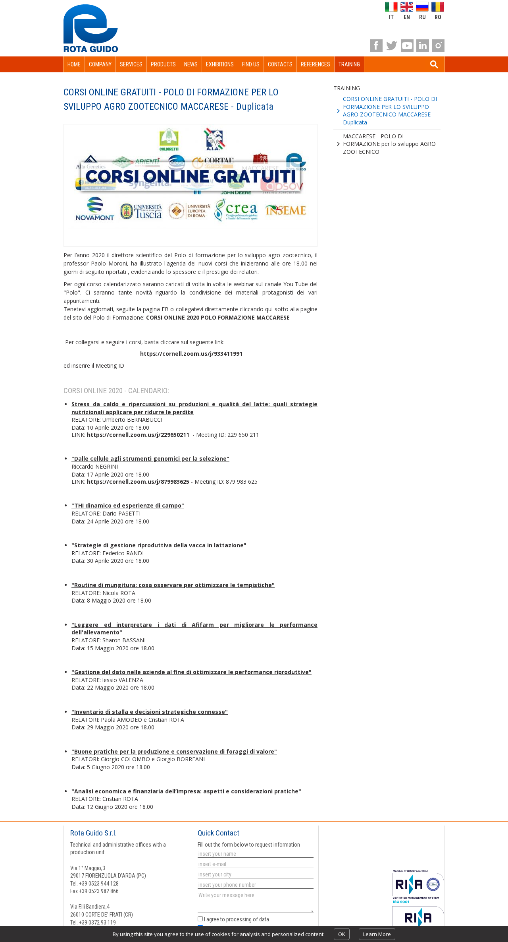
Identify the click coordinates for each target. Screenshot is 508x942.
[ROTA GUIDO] (91, 28)
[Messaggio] (255, 903)
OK (341, 934)
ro (438, 17)
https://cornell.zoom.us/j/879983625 (138, 481)
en (407, 17)
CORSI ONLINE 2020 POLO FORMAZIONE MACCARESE (218, 317)
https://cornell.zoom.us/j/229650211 (139, 434)
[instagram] (438, 45)
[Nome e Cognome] (255, 854)
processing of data (247, 919)
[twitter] (391, 45)
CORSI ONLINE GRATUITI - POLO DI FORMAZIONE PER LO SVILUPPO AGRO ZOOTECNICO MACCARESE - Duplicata (390, 110)
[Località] (255, 874)
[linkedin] (422, 45)
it (391, 17)
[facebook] (376, 45)
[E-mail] (255, 864)
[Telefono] (255, 885)
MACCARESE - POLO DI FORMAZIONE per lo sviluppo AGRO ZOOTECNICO (389, 143)
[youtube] (407, 45)
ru (422, 17)
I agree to (236, 919)
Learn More (377, 934)
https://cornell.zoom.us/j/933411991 (191, 353)
